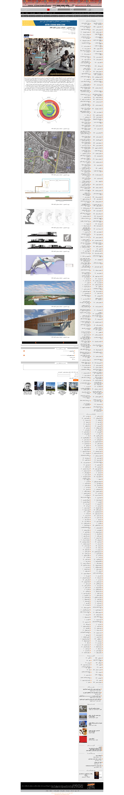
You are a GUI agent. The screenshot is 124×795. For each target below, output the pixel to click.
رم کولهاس (99, 638)
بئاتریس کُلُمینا (98, 509)
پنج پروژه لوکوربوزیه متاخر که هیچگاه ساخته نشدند (85, 205)
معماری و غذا (87, 48)
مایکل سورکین (86, 530)
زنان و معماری (98, 162)
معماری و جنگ (87, 54)
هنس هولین (87, 571)
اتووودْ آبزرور (87, 250)
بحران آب (99, 278)
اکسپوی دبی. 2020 (86, 256)
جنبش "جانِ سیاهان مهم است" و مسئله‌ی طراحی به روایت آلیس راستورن (85, 132)
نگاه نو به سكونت (98, 45)
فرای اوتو (87, 464)
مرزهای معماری (98, 42)
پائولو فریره (99, 530)
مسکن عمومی (98, 184)
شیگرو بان (87, 453)
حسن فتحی (99, 603)
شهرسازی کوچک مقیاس (85, 101)
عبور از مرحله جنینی (86, 145)
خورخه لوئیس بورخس (97, 607)
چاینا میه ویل (98, 601)
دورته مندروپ (98, 619)
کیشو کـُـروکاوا (86, 640)
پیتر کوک (99, 547)
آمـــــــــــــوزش (70, 16)
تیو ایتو (100, 571)
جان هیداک (99, 577)
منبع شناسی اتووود (86, 199)
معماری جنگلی (98, 246)
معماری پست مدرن (97, 122)
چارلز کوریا (99, 599)
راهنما (51, 790)
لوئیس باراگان (86, 491)
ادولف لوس (99, 464)
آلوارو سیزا (99, 431)
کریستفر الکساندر (86, 609)
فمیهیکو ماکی (86, 472)
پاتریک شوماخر (98, 532)
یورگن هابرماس (86, 646)
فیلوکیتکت (99, 259)
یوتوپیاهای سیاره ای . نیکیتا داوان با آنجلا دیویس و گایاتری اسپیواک (85, 337)
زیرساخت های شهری (97, 659)
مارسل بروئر (87, 519)
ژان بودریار (87, 420)
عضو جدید (60, 372)
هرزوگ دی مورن (86, 563)
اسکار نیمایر (99, 485)
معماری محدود (98, 125)
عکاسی (100, 168)
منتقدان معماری (98, 87)
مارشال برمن (86, 521)
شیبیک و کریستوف (85, 451)
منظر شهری (99, 26)
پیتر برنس (99, 543)
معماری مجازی (98, 356)
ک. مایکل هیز (86, 595)
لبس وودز (87, 489)
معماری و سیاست (97, 53)
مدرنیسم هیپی (87, 284)
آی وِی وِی (99, 445)
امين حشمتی (91, 725)
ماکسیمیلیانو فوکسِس (85, 527)
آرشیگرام (99, 420)
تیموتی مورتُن (98, 569)
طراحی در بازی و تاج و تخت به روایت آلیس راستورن (85, 174)
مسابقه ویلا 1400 (86, 208)
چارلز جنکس (99, 595)
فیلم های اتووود (87, 334)
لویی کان (87, 505)
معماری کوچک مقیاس (97, 221)
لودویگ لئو (87, 495)
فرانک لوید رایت (86, 462)
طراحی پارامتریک (98, 341)
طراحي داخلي (98, 29)
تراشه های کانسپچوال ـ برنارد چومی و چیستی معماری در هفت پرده (27, 392)
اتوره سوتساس (98, 451)
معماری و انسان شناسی (85, 76)
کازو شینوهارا (87, 599)
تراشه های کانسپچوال (97, 119)
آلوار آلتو (99, 429)
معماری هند (99, 273)
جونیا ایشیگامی (98, 589)
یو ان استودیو (86, 644)
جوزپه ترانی (99, 585)
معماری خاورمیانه (86, 32)
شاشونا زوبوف (86, 449)
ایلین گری (99, 505)
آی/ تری (99, 447)
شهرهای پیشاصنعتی (86, 359)
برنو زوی (99, 519)
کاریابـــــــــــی (39, 16)
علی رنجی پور (98, 694)
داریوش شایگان (98, 612)
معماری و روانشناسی (97, 288)
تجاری (89, 682)
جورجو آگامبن (98, 583)
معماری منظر (98, 71)
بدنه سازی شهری (98, 150)
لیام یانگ (87, 513)
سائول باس (87, 429)
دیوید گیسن (99, 626)
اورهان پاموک (98, 500)
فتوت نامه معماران (97, 762)
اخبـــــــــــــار (32, 16)
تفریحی (99, 672)
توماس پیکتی (99, 563)
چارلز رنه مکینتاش (98, 597)
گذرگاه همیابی (91, 738)
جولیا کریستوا (98, 587)
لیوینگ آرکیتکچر (87, 97)
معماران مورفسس (85, 541)
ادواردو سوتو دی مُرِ (97, 462)
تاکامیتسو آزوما (98, 561)
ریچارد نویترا (99, 644)
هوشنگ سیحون (86, 573)
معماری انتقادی (98, 153)
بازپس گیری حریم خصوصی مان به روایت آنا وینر (85, 302)
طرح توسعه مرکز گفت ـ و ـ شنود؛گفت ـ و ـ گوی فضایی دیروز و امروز (73, 393)
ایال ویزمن (99, 503)
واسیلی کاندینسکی (85, 577)
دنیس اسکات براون (97, 616)
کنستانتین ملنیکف (86, 626)
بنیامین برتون (98, 521)
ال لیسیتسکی (98, 489)
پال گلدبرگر (99, 534)
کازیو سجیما (87, 601)
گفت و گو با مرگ (98, 253)
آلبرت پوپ (99, 424)
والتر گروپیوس (86, 581)
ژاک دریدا (87, 424)
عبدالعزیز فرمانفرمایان (85, 455)
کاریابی (100, 747)
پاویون (100, 664)
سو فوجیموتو (86, 441)
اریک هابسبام (98, 470)
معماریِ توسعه (98, 97)
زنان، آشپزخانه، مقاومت (85, 221)
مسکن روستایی (98, 201)
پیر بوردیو (99, 549)
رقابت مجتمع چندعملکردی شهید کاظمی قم (86, 194)
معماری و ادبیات (98, 306)
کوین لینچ (87, 635)
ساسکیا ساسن (86, 431)
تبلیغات (47, 790)
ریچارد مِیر (99, 642)
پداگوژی (99, 286)
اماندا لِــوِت (99, 497)
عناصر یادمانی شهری (86, 680)
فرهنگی (99, 662)
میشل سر (87, 547)
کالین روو (87, 603)
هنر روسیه (99, 319)
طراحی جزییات (98, 367)
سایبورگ (88, 223)
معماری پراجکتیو (98, 250)
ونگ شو (87, 589)
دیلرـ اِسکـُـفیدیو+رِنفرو (96, 621)
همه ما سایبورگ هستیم (85, 269)
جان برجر (99, 575)
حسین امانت (99, 605)
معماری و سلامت (98, 334)
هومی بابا (87, 575)
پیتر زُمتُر (99, 545)
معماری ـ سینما (98, 159)
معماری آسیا (99, 225)
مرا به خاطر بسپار (72, 378)
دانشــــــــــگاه (77, 16)
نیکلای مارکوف (86, 555)
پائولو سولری (98, 527)
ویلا (89, 669)
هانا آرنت (87, 557)
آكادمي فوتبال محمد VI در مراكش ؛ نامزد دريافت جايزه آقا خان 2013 (50, 393)
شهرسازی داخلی (86, 380)
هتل (89, 660)
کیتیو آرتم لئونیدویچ (85, 638)
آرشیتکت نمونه (98, 755)
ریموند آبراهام (98, 646)
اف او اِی (99, 487)
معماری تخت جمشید (86, 99)
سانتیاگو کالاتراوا (86, 437)
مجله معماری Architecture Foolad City (93, 765)
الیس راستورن (98, 491)
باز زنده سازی (98, 99)
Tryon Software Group (64, 794)
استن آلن (99, 472)
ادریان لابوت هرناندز (97, 453)
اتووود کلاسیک (98, 139)
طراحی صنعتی (98, 79)
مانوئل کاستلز (86, 525)
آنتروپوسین (99, 295)
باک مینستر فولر (98, 513)
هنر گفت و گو (98, 213)
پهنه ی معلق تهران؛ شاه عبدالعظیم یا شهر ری (92, 692)
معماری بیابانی (98, 302)
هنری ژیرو (87, 567)
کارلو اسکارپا (87, 597)
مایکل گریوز (87, 532)
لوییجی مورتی (86, 507)
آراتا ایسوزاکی (98, 418)
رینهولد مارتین (98, 650)
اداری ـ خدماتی (98, 669)
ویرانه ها (99, 223)
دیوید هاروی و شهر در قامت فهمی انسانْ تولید (92, 689)
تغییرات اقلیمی (98, 115)
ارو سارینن (99, 466)
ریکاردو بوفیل (98, 652)
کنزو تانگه (87, 624)
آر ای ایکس (99, 416)
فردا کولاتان (87, 466)
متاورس (88, 282)
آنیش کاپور (99, 443)
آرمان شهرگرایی (98, 77)
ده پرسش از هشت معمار (85, 400)
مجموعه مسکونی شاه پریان (94, 708)
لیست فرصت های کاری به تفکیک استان (93, 750)
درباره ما (67, 790)
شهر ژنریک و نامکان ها (85, 252)
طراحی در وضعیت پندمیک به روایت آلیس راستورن (97, 328)
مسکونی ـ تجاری (98, 674)
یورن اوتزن (87, 648)
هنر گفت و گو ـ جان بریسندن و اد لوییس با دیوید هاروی (90, 699)
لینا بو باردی (87, 515)
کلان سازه (99, 62)
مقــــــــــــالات (84, 16)
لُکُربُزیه (88, 511)
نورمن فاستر (87, 553)
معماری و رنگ (98, 291)
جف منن (99, 579)
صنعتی (100, 680)
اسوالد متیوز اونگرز (97, 481)
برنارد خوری (99, 517)
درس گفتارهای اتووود (86, 73)
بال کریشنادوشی (98, 511)
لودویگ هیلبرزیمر (86, 500)
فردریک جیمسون (86, 468)
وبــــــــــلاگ (24, 16)
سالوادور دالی (86, 433)
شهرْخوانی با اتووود (86, 407)
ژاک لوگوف (87, 426)
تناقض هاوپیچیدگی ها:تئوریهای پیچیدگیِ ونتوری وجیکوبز (86, 228)
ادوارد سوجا (99, 460)
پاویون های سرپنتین (97, 359)
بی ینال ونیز (87, 71)
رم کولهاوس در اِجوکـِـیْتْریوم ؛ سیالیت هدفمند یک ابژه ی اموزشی (62, 393)
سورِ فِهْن (87, 445)
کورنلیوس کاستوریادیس (84, 632)
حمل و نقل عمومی (86, 664)
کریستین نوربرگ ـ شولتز (84, 611)
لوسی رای (87, 503)
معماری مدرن (98, 57)
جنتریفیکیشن (87, 117)
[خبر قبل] (35, 343)
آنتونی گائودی (98, 435)
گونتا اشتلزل (87, 483)
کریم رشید (87, 614)
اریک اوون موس (98, 468)
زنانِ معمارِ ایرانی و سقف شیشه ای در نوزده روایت (97, 383)
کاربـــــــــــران (54, 16)
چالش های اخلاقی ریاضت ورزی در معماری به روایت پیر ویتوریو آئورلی (85, 259)
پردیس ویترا (99, 404)
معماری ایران (98, 210)
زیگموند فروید (86, 418)
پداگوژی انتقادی (98, 396)
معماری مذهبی (98, 237)
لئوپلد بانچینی (87, 485)
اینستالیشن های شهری (85, 29)
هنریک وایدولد (86, 569)
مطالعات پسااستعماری (85, 369)
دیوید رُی (99, 624)
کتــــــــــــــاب (47, 16)
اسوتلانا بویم (98, 483)
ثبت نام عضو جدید (97, 9)
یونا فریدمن (87, 650)
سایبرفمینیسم (87, 293)
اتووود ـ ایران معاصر (97, 218)
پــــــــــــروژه (99, 16)
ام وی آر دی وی (98, 495)
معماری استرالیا (87, 225)
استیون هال (99, 474)
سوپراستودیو (87, 443)
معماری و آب (98, 310)
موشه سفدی (86, 545)
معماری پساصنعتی (86, 216)
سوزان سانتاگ (86, 447)
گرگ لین (87, 481)
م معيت (90, 732)
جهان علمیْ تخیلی (98, 266)
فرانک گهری (87, 460)
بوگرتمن (99, 523)
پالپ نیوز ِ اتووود (98, 276)
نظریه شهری (98, 51)
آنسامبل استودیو (98, 441)
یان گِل (88, 642)
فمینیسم (88, 79)
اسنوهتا (99, 479)
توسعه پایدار (99, 84)
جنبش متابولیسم (98, 322)
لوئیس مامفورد (86, 493)
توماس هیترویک (98, 565)
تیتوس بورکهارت (98, 567)
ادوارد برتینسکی (98, 455)
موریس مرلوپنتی (86, 543)
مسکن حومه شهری (97, 170)
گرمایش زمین (98, 132)
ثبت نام (72, 790)
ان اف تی (88, 386)
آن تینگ (99, 433)
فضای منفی (99, 165)
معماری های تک (98, 174)
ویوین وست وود (86, 593)
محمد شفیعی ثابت (70, 355)
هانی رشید (87, 561)
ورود (75, 790)
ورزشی (88, 662)
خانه (78, 790)
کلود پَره (87, 619)
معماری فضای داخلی (97, 193)
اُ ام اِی (100, 449)
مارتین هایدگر (86, 517)
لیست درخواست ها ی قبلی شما (95, 748)
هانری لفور (87, 559)
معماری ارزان (98, 117)
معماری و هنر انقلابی (97, 262)
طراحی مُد (99, 282)
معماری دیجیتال (98, 270)
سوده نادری (65, 29)
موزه (100, 667)
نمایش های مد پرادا (86, 365)
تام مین (100, 557)
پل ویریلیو (99, 539)
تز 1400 (88, 115)
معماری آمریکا (98, 349)
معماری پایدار (98, 59)
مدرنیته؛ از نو (98, 228)
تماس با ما (62, 790)
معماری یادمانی (98, 105)
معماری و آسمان (98, 380)
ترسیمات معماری (98, 208)
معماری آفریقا (87, 286)
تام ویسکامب (98, 559)
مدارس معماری (98, 280)
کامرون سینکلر (86, 607)
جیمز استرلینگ (98, 591)
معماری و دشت (87, 46)
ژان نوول (87, 422)
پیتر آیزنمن (99, 541)
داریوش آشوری (98, 609)
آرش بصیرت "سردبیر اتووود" (95, 690)
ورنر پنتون (87, 583)
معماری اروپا (98, 234)
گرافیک (100, 181)
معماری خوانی (87, 59)
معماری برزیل (87, 375)
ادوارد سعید (99, 458)
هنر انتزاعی (99, 178)
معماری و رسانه (98, 197)
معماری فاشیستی (97, 240)
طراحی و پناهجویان (86, 153)
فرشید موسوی (86, 470)
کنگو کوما (87, 628)
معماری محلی (98, 136)
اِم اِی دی (99, 493)
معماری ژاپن (98, 199)
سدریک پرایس (86, 439)
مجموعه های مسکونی (85, 671)
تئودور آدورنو (99, 553)
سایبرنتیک (88, 278)
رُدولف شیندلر (98, 635)
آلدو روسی (99, 426)
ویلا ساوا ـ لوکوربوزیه (86, 42)
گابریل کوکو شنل (86, 476)
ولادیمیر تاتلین (86, 585)
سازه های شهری (98, 34)
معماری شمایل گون (97, 90)
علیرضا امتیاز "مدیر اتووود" (94, 709)
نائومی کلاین (87, 551)
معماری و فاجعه (98, 190)
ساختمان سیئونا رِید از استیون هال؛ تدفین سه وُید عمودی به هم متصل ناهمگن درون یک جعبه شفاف (39, 392)
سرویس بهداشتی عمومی (85, 677)
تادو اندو (99, 555)
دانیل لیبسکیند (98, 614)
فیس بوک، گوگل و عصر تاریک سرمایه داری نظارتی (85, 356)
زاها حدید (87, 416)
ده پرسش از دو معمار (85, 218)
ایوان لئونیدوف (98, 507)
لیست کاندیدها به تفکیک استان (95, 749)
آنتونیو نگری (99, 439)
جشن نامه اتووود (98, 375)
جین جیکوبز (99, 593)
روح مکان (99, 66)
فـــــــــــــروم (92, 16)
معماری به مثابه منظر (85, 377)
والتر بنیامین (87, 579)
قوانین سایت (56, 790)
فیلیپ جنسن (87, 474)
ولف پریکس (87, 587)
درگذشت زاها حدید (97, 337)
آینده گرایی (99, 69)
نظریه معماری (98, 32)
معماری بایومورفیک (86, 40)
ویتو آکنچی (87, 591)
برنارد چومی (99, 515)
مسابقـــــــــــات (62, 16)
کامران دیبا (87, 605)
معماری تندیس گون (97, 81)
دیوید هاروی (99, 628)
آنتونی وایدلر (99, 437)
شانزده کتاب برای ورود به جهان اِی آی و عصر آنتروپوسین (97, 392)
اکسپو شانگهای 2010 (97, 352)
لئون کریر (87, 487)
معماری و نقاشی (98, 284)
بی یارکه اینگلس (98, 525)
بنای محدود (99, 128)
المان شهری (99, 48)
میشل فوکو (87, 549)
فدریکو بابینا (87, 458)
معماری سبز (99, 112)
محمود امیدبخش (92, 717)
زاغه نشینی (99, 293)
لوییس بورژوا (86, 509)
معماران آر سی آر (86, 539)
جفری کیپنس (98, 581)
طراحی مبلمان (98, 187)
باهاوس (100, 332)
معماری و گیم (98, 325)
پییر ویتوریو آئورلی (97, 551)
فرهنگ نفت (99, 386)
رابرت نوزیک (99, 630)
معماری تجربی (98, 145)
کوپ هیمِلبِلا (87, 630)
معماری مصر (87, 197)
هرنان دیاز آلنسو (86, 565)
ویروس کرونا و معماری (97, 255)
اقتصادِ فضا (99, 156)
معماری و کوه (98, 365)
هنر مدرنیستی (98, 101)
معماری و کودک (86, 367)
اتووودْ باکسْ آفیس (86, 291)
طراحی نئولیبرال (98, 108)
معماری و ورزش (86, 372)
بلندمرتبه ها (99, 216)
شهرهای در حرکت (86, 34)
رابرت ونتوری (98, 632)
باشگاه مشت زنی (86, 298)
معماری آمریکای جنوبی (85, 81)
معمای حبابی (87, 280)
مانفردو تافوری (86, 523)
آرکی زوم (99, 422)
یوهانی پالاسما (86, 652)
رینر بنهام (99, 648)
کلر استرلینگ (87, 617)
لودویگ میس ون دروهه (85, 497)
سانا (88, 435)
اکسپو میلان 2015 (98, 362)
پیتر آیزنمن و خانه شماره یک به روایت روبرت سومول (85, 396)
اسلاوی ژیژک (98, 476)
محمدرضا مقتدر (86, 534)
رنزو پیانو (99, 640)
